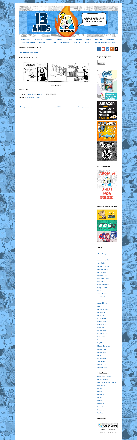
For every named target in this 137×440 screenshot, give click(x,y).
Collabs (99, 391)
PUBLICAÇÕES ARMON (28, 42)
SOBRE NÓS (99, 39)
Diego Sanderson (102, 269)
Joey (98, 300)
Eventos (100, 397)
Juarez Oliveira (102, 303)
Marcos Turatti (101, 324)
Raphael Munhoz (102, 340)
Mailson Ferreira (102, 321)
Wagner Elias (101, 364)
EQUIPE (88, 39)
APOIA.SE (59, 39)
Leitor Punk (100, 404)
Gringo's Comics (102, 287)
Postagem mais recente (27, 107)
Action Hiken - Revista (104, 376)
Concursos (100, 394)
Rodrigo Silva (101, 349)
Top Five (100, 413)
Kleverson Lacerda (103, 309)
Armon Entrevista (102, 379)
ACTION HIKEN (25, 39)
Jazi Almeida (101, 297)
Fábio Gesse (101, 281)
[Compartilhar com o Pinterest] (55, 94)
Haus (99, 291)
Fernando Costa (102, 275)
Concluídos (42, 42)
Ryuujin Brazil (101, 358)
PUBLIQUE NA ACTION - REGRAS (104, 42)
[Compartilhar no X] (51, 94)
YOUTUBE (69, 39)
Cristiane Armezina (103, 266)
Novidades (100, 410)
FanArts (99, 401)
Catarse (99, 388)
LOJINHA (49, 39)
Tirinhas (87, 42)
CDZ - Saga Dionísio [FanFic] (106, 382)
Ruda (99, 355)
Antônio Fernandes (103, 260)
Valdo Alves (101, 361)
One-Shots (53, 42)
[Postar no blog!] (49, 94)
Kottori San (100, 315)
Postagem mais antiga (85, 107)
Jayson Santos (102, 294)
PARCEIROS (110, 39)
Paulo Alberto (101, 330)
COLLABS (79, 39)
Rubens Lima (101, 352)
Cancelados (77, 42)
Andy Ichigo (101, 257)
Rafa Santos (101, 337)
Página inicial (57, 107)
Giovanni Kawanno (103, 284)
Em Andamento (65, 42)
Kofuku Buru (101, 312)
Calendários (101, 385)
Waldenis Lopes (102, 367)
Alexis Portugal (102, 254)
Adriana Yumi (101, 251)
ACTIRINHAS (38, 39)
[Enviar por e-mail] (47, 94)
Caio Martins (101, 263)
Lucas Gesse (101, 318)
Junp (98, 306)
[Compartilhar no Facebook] (53, 94)
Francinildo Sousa (103, 278)
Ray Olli (99, 343)
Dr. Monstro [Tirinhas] (33, 97)
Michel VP (100, 327)
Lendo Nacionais (102, 407)
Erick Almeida (101, 272)
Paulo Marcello (102, 334)
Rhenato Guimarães (103, 346)
